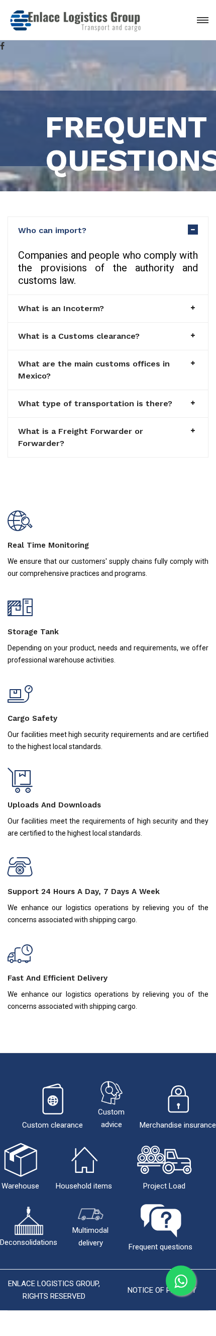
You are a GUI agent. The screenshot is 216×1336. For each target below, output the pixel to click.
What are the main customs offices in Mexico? (94, 370)
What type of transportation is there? (95, 403)
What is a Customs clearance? (79, 336)
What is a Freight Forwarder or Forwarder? (80, 437)
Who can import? (52, 230)
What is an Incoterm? (61, 308)
